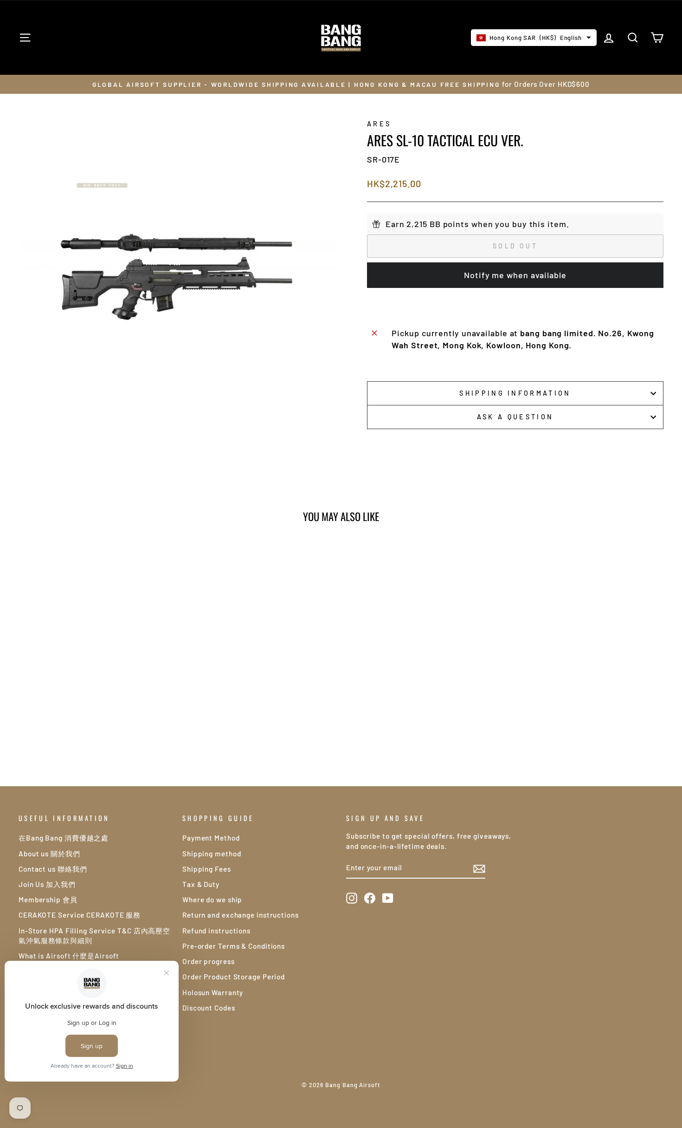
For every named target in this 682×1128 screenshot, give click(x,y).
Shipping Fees (206, 869)
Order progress (208, 961)
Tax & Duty (200, 884)
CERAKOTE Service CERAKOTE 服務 (80, 915)
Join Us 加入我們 (47, 884)
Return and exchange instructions (240, 915)
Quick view (95, 689)
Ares (379, 124)
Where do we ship (212, 899)
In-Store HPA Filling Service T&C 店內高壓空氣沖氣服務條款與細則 (94, 935)
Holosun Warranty (212, 992)
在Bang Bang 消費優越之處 (64, 838)
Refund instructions (216, 930)
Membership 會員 (48, 899)
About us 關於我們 (49, 853)
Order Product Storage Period (233, 976)
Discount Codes (208, 1008)
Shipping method (211, 853)
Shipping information (515, 393)
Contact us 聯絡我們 (53, 869)
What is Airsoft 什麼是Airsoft (69, 956)
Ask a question (515, 417)
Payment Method (211, 838)
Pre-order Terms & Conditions (233, 946)
